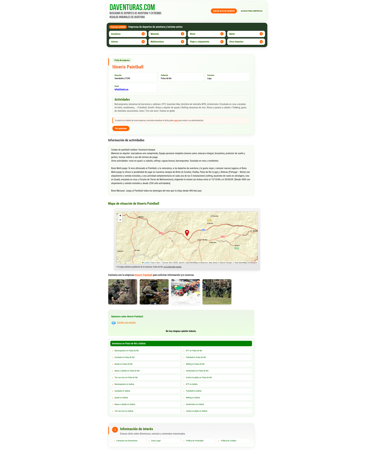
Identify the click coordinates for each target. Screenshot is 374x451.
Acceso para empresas (252, 11)
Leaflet (146, 262)
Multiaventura (157, 41)
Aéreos (114, 41)
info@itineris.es (121, 89)
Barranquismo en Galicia (124, 384)
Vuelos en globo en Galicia (196, 411)
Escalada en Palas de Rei (125, 357)
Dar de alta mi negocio (224, 11)
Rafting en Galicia (193, 397)
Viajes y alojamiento (199, 41)
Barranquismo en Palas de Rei (127, 350)
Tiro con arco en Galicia (124, 411)
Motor (232, 34)
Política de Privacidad (194, 440)
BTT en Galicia (192, 384)
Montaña (155, 34)
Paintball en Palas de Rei (196, 357)
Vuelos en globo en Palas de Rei (199, 377)
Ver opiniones (121, 128)
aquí (176, 120)
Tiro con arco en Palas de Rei (126, 377)
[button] (187, 234)
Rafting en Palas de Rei (195, 364)
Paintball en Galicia (193, 391)
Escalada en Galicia (122, 391)
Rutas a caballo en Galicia (125, 404)
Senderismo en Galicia (195, 404)
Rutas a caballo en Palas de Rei (127, 371)
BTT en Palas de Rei (194, 350)
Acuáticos (116, 34)
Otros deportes (236, 41)
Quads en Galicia (121, 397)
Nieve (192, 34)
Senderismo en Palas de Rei (197, 371)
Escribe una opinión (126, 322)
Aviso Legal (156, 440)
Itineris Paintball (143, 274)
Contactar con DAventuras (126, 440)
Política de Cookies (228, 440)
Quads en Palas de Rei (124, 364)
